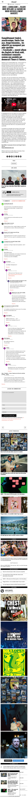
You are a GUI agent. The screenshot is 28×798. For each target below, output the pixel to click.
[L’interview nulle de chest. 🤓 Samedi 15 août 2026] (14, 607)
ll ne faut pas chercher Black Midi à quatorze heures (14, 186)
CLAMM (4, 140)
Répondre (6, 211)
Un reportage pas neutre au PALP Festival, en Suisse (12, 535)
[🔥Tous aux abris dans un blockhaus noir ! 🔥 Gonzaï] (14, 662)
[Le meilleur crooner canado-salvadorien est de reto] (14, 717)
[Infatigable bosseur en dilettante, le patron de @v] (14, 745)
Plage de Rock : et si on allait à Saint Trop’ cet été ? (12, 513)
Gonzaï (12, 4)
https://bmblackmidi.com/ (8, 147)
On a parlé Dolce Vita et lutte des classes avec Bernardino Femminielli (13, 474)
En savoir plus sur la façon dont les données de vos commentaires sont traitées (13, 419)
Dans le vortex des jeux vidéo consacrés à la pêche (12, 451)
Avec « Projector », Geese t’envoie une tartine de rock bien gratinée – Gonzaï (13, 374)
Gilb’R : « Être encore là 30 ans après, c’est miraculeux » (13, 494)
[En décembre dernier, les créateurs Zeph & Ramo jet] (14, 690)
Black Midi (14, 163)
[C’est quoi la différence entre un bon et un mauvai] (14, 635)
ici (10, 90)
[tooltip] (7, 156)
